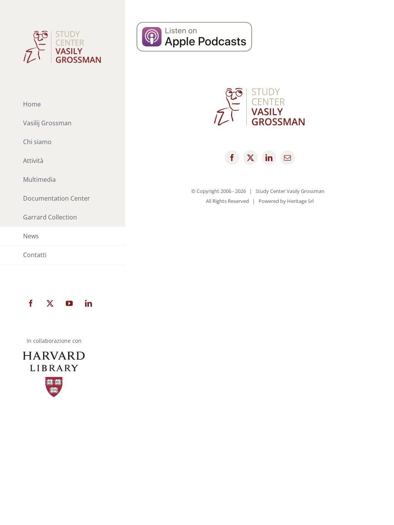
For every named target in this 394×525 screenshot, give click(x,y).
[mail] (287, 157)
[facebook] (232, 157)
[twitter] (250, 157)
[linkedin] (269, 157)
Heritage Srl (300, 201)
